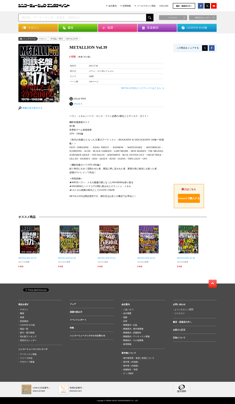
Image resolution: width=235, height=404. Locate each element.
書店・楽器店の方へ (184, 6)
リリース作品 (26, 358)
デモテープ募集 (27, 362)
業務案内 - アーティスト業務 (136, 336)
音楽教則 (24, 321)
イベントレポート (78, 320)
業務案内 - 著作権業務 (133, 329)
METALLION (72, 39)
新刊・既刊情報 (27, 332)
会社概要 (127, 313)
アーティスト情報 (28, 354)
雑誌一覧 (24, 329)
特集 (72, 327)
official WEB (80, 98)
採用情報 (127, 6)
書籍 (22, 313)
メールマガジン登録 (146, 6)
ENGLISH (164, 6)
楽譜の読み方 (76, 312)
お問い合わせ (179, 304)
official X (78, 104)
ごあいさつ (128, 309)
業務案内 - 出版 (130, 325)
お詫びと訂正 (179, 330)
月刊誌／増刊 (56, 39)
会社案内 (112, 6)
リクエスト (180, 313)
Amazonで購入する (189, 198)
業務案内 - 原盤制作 (132, 332)
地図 (125, 317)
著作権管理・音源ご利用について (138, 358)
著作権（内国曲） (131, 366)
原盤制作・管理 (130, 369)
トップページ (29, 39)
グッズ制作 (128, 373)
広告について (179, 337)
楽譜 (22, 317)
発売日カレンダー (28, 340)
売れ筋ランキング (28, 336)
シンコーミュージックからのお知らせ (87, 335)
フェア (73, 304)
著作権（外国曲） (131, 362)
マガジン (43, 39)
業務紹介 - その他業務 (133, 340)
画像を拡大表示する (32, 108)
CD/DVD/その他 (27, 325)
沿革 (125, 321)
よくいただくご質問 (184, 309)
